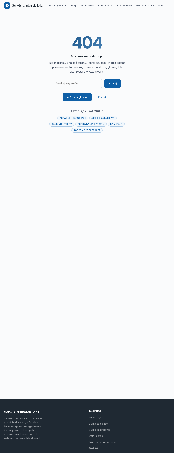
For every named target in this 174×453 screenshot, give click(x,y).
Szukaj (113, 83)
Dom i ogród (96, 435)
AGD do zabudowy (102, 118)
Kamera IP (116, 124)
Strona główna (57, 5)
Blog (73, 5)
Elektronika (123, 5)
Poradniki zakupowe (73, 118)
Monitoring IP (144, 5)
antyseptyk (95, 417)
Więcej (162, 5)
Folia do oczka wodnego (103, 442)
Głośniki (93, 448)
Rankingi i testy (61, 124)
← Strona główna (77, 97)
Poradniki (86, 5)
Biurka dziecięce (98, 423)
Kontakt (102, 97)
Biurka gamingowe (99, 429)
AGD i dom (104, 5)
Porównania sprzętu (91, 124)
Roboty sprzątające (87, 130)
